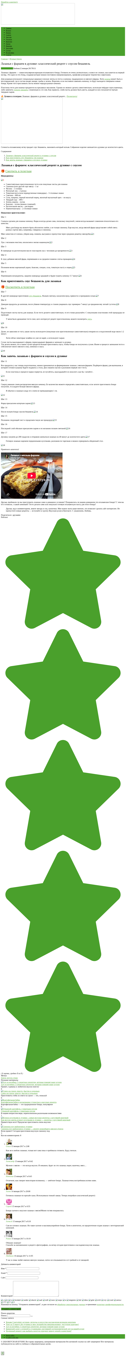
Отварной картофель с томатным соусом (18, 1111)
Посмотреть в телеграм (20, 287)
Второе (8, 30)
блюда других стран (9, 1078)
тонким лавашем (21, 90)
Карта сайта (10, 1335)
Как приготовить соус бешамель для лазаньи (24, 158)
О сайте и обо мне (12, 1338)
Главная (8, 28)
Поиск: (4, 1316)
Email (4, 1273)
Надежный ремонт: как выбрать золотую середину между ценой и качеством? (38, 1331)
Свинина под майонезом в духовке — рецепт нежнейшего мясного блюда (32, 1129)
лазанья (107, 79)
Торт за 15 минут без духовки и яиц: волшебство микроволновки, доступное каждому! (42, 1324)
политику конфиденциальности (110, 1304)
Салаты (8, 35)
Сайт (3, 1278)
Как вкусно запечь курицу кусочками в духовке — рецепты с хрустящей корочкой (35, 1120)
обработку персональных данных (71, 1304)
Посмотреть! (72, 96)
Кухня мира (10, 53)
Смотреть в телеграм (18, 171)
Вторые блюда (7, 68)
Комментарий (7, 1296)
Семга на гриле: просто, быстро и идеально (19, 1093)
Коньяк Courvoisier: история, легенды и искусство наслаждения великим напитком (41, 1322)
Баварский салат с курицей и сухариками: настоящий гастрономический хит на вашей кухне (45, 1329)
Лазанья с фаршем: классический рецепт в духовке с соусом (31, 155)
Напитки (9, 46)
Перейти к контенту (9, 2)
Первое (8, 33)
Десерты (9, 39)
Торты (8, 44)
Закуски (8, 37)
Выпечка (9, 41)
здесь (89, 319)
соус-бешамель (35, 296)
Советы (8, 55)
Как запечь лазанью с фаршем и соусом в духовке (26, 160)
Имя (3, 1268)
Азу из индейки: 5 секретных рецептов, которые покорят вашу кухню (30, 1084)
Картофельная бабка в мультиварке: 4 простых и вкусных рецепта (28, 1102)
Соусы (8, 50)
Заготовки (9, 48)
